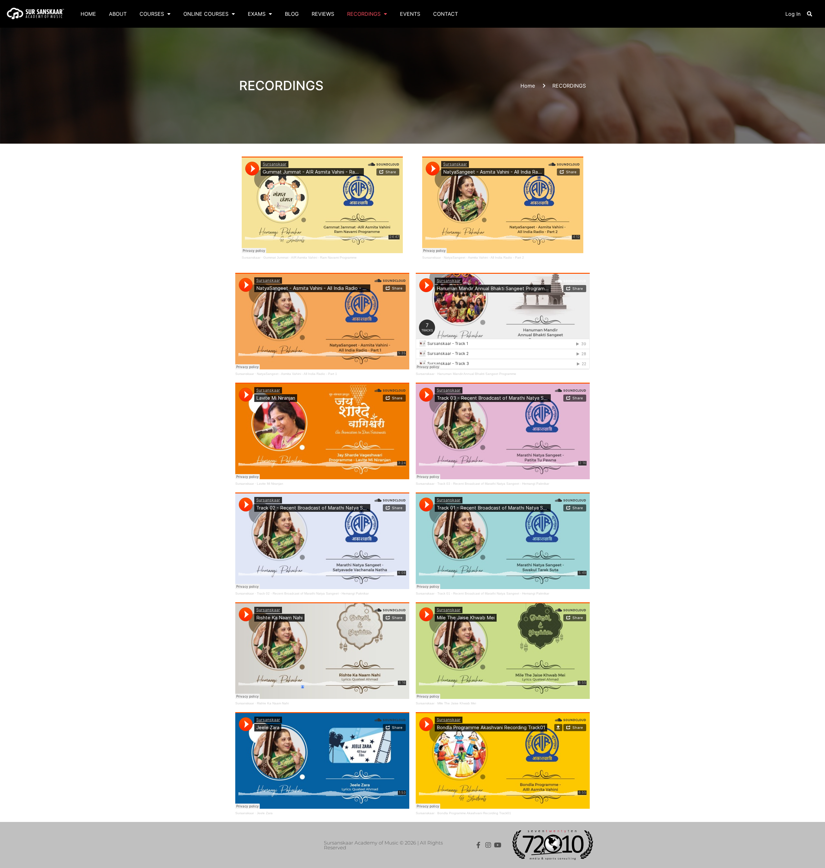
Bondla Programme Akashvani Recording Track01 (474, 813)
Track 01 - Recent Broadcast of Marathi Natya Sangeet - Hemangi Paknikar (493, 593)
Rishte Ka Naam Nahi (273, 703)
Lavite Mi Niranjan (270, 483)
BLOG (292, 14)
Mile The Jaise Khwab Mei (456, 703)
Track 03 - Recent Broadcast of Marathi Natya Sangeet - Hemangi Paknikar (493, 483)
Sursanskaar (251, 257)
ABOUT (118, 14)
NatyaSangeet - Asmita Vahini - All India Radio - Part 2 (484, 257)
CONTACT (445, 14)
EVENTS (410, 14)
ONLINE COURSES (205, 14)
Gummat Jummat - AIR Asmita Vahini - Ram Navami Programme (310, 257)
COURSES (152, 14)
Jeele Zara (265, 813)
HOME (88, 14)
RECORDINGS (364, 14)
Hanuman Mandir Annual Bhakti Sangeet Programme (476, 374)
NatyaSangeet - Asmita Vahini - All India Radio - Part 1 (297, 374)
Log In (793, 14)
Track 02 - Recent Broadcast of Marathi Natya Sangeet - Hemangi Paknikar (313, 593)
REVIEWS (323, 14)
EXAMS (257, 14)
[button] (809, 13)
